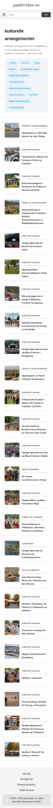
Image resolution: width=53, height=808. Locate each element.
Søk (46, 14)
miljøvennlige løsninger (19, 88)
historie (12, 69)
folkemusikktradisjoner (19, 101)
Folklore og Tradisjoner (32, 517)
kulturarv (25, 63)
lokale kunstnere (16, 95)
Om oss (26, 773)
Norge (37, 63)
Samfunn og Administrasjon (34, 368)
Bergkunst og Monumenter (34, 202)
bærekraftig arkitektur (19, 75)
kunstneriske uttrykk (30, 69)
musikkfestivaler (16, 107)
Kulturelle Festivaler (31, 149)
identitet (12, 63)
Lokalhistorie (28, 543)
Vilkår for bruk (26, 790)
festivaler (33, 95)
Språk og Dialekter (30, 469)
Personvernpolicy (26, 784)
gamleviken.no (26, 4)
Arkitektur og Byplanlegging (34, 126)
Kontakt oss (26, 779)
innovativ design (16, 82)
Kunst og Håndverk (31, 570)
